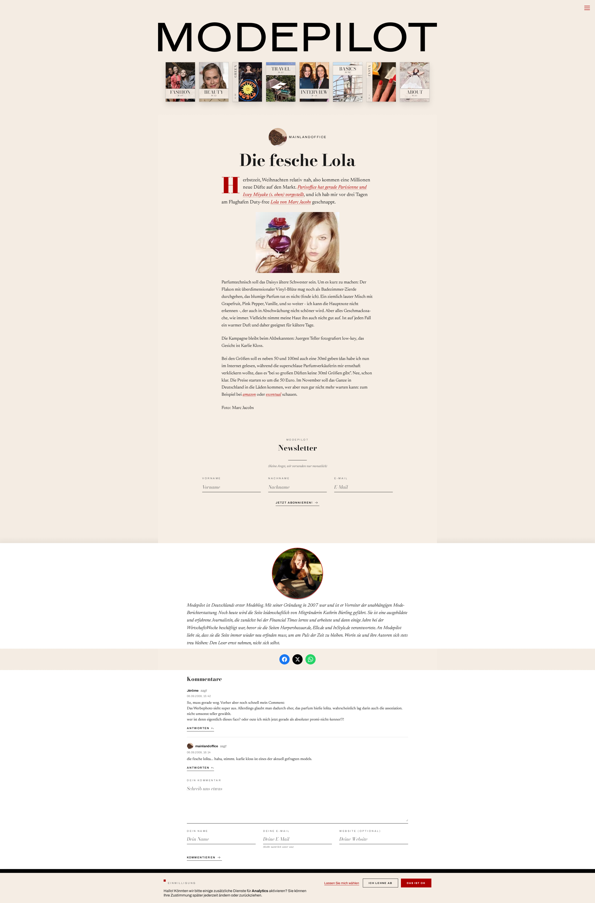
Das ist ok (416, 883)
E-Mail (341, 478)
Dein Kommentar (204, 780)
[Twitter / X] (297, 659)
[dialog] (297, 888)
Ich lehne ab (380, 883)
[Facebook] (284, 659)
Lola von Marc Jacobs (291, 202)
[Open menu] (587, 8)
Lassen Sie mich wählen (341, 883)
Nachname (279, 478)
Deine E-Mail (276, 831)
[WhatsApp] (310, 659)
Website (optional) (360, 831)
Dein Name (197, 831)
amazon (249, 394)
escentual (273, 394)
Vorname (211, 478)
